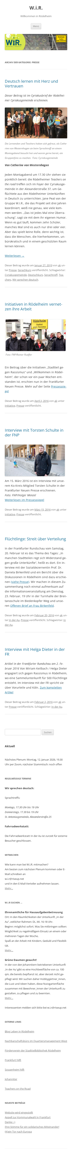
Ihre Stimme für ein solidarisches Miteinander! (32, 1127)
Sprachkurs (24, 270)
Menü (36, 26)
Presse (13, 270)
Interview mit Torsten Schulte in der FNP (34, 432)
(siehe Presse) (20, 582)
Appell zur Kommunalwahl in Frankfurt (28, 1117)
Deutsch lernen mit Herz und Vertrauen (31, 83)
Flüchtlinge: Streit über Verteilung (35, 539)
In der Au (14, 620)
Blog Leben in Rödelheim (19, 1031)
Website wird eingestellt (19, 1112)
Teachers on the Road (18, 1088)
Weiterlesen (14, 256)
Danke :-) (10, 1122)
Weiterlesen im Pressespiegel (24, 500)
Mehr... (9, 888)
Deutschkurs (35, 275)
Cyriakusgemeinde (16, 275)
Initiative (10, 405)
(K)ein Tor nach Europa (18, 1131)
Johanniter (11, 1079)
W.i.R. (36, 8)
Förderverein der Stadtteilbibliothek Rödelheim (33, 1050)
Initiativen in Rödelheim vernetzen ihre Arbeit (33, 306)
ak (59, 265)
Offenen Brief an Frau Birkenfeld (32, 606)
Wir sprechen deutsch (25, 279)
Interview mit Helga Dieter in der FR (35, 652)
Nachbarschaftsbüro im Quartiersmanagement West (36, 1041)
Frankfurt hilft (13, 1060)
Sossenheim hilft (14, 1069)
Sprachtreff (51, 275)
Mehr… (9, 950)
